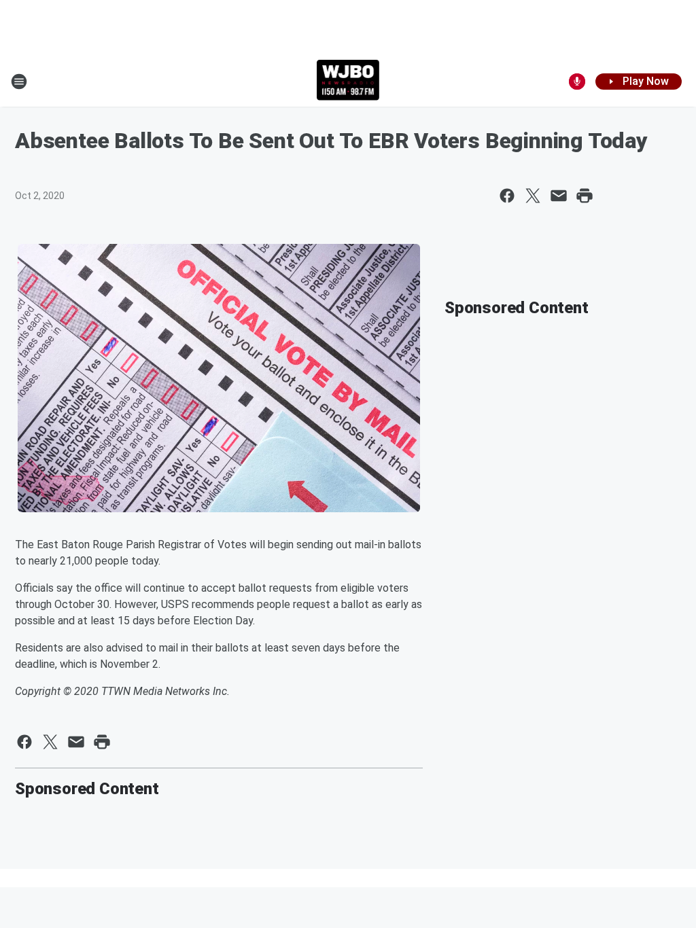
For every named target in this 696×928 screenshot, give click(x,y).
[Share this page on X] (532, 195)
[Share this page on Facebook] (507, 195)
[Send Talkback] (577, 81)
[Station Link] (348, 81)
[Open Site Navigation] (19, 81)
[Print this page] (584, 195)
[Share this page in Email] (558, 195)
